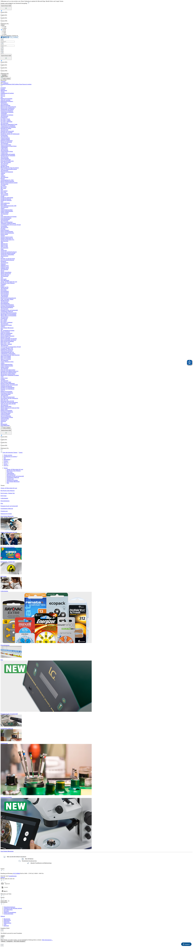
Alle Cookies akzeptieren (19, 941)
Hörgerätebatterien (11, 474)
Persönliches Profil (10, 84)
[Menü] (2, 39)
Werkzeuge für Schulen (12, 480)
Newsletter (6, 911)
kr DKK (4, 28)
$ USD (4, 31)
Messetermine (7, 918)
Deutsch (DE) (4, 12)
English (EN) (4, 15)
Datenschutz (6, 921)
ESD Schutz (10, 472)
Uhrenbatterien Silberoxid (13, 477)
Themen (6, 468)
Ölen (8, 483)
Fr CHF (4, 26)
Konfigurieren (10, 941)
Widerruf (3, 877)
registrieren (5, 83)
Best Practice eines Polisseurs (14, 470)
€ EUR (4, 29)
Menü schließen (6, 78)
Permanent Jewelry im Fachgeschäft (15, 476)
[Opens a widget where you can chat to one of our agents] (186, 944)
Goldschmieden (10, 473)
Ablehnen (3, 941)
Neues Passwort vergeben (25, 84)
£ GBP (4, 32)
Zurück (2, 936)
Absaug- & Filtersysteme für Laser (15, 469)
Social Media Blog (8, 909)
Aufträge (17, 84)
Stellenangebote (7, 923)
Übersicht (3, 84)
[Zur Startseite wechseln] (10, 37)
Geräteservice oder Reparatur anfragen (13, 908)
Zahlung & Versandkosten (10, 912)
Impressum (6, 925)
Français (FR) (4, 20)
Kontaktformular (12, 876)
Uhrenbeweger (10, 478)
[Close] (2, 930)
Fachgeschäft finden (8, 913)
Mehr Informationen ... (47, 940)
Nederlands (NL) (5, 23)
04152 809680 (16, 873)
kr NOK (4, 34)
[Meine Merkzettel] (1, 86)
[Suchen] (2, 43)
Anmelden (3, 81)
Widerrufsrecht (7, 920)
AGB (5, 924)
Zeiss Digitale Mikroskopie (13, 481)
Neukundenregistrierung (9, 907)
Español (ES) (4, 18)
